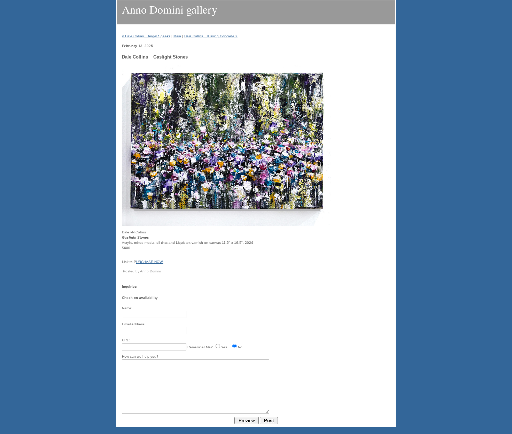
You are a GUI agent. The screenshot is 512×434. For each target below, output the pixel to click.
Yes (224, 347)
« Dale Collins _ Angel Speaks (146, 36)
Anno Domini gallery (169, 9)
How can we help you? (140, 356)
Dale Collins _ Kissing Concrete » (211, 36)
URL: (126, 340)
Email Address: (134, 324)
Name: (127, 308)
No (240, 347)
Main (177, 36)
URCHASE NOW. (149, 262)
